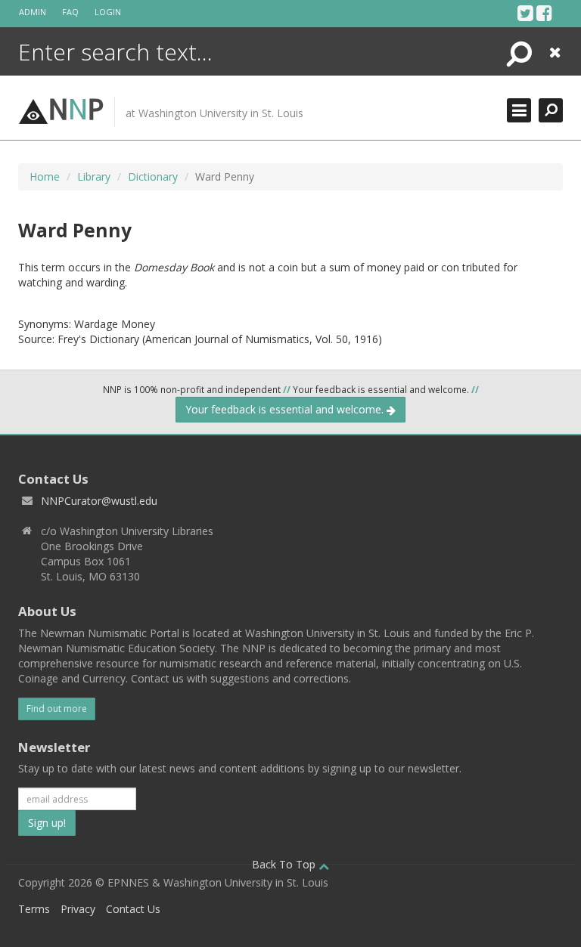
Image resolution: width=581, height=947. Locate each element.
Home (45, 176)
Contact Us (133, 909)
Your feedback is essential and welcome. (286, 409)
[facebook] (544, 13)
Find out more (56, 708)
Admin (32, 11)
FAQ (70, 11)
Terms (34, 909)
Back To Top (285, 864)
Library (93, 176)
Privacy (78, 909)
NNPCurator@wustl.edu (99, 501)
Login (108, 11)
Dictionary (153, 176)
